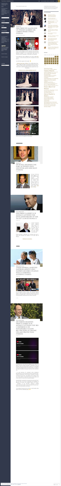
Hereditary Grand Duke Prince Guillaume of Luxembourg (50, 80)
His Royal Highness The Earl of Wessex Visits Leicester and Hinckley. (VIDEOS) (26, 167)
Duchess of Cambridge (47, 72)
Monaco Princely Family (20, 211)
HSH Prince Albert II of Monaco (49, 82)
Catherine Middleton (53, 69)
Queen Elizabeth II (47, 103)
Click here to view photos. (27, 238)
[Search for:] (5, 17)
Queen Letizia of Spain (54, 103)
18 (47, 61)
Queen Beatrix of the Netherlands (50, 102)
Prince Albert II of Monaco (49, 88)
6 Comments (23, 35)
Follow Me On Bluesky (4, 53)
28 (53, 63)
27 (51, 63)
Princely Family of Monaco (49, 91)
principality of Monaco (47, 101)
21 (53, 61)
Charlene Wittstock (49, 71)
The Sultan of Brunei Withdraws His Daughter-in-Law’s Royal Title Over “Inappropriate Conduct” (53, 48)
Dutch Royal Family (47, 74)
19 (49, 61)
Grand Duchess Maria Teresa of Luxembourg (49, 77)
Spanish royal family (52, 105)
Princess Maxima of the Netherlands (49, 99)
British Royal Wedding (47, 69)
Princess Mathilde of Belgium (48, 97)
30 (57, 63)
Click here (18, 63)
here (37, 56)
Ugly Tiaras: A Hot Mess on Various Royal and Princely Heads (53, 36)
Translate (7, 33)
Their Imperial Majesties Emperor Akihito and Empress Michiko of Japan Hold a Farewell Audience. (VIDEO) (27, 271)
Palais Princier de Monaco (54, 85)
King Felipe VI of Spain (53, 83)
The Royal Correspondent (7, 1)
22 (55, 61)
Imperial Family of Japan (47, 83)
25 (47, 63)
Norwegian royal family (47, 85)
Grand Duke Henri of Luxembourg (51, 78)
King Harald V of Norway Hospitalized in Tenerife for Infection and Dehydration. (52, 15)
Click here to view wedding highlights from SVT (27, 70)
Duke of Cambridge (47, 73)
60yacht (18, 246)
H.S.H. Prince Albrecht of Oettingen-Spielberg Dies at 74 (52, 19)
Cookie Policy (19, 484)
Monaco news (45, 84)
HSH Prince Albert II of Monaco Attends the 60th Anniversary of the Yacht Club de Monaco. (27, 216)
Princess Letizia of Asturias (49, 96)
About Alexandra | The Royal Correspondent (52, 33)
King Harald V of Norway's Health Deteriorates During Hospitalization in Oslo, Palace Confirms (53, 22)
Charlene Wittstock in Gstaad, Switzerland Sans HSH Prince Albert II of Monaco (52, 39)
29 (55, 63)
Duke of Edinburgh (53, 73)
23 (57, 61)
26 (49, 63)
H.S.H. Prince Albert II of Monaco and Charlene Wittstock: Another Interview (53, 30)
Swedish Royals (18, 26)
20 (51, 61)
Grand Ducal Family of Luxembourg (50, 75)
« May (45, 64)
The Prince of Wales (47, 106)
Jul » (57, 64)
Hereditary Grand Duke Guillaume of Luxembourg (50, 79)
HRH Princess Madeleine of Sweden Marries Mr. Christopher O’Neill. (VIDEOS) (26, 30)
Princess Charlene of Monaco (49, 94)
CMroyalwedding (19, 143)
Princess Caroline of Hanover (49, 92)
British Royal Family (48, 68)
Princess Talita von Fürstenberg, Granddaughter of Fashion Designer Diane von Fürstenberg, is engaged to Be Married (53, 26)
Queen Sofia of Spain (47, 104)
